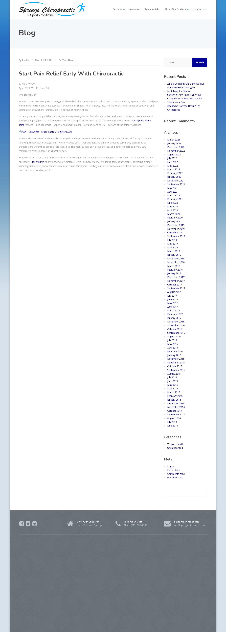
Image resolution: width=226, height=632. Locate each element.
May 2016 (172, 344)
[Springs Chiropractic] (52, 9)
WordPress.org (175, 477)
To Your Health (67, 60)
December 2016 (175, 321)
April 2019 (172, 247)
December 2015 (175, 358)
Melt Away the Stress (178, 91)
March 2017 (173, 310)
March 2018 (173, 266)
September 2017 (176, 288)
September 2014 (176, 414)
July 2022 (172, 158)
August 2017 (174, 291)
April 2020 (172, 210)
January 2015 (174, 399)
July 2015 (172, 377)
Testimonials (152, 9)
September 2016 (176, 332)
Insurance (134, 9)
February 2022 (175, 173)
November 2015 (176, 362)
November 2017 (176, 280)
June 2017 (172, 299)
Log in (170, 466)
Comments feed (176, 473)
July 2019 (172, 240)
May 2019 (172, 243)
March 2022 (173, 169)
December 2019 (175, 225)
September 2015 (176, 370)
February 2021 (175, 199)
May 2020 (172, 206)
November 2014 (176, 407)
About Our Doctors (175, 9)
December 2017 (175, 277)
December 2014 (175, 403)
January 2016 (174, 355)
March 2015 (173, 392)
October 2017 (174, 284)
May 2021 (172, 187)
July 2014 (172, 421)
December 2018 (175, 258)
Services (117, 9)
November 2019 (176, 228)
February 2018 (175, 269)
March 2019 (173, 251)
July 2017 (172, 295)
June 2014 (172, 425)
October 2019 (174, 232)
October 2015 (174, 366)
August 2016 (174, 336)
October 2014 (174, 410)
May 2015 (172, 384)
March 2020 (173, 213)
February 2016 (175, 351)
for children (38, 161)
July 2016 (172, 340)
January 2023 (174, 143)
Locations (198, 9)
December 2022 (175, 147)
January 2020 (174, 221)
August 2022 (174, 154)
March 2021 (173, 195)
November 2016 (176, 325)
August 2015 (174, 373)
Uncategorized (175, 447)
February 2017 (175, 314)
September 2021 (176, 184)
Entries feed (173, 470)
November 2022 (176, 150)
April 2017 (172, 306)
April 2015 (172, 388)
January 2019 (174, 254)
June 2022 (172, 162)
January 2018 (174, 273)
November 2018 (176, 262)
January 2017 (174, 317)
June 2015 (172, 381)
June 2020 (172, 202)
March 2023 (173, 139)
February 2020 (175, 217)
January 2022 (174, 176)
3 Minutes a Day (176, 102)
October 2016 (174, 329)
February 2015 (175, 395)
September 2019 (176, 236)
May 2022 (172, 165)
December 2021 (175, 180)
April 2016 (172, 347)
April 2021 (172, 191)
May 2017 (172, 303)
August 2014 (174, 418)
